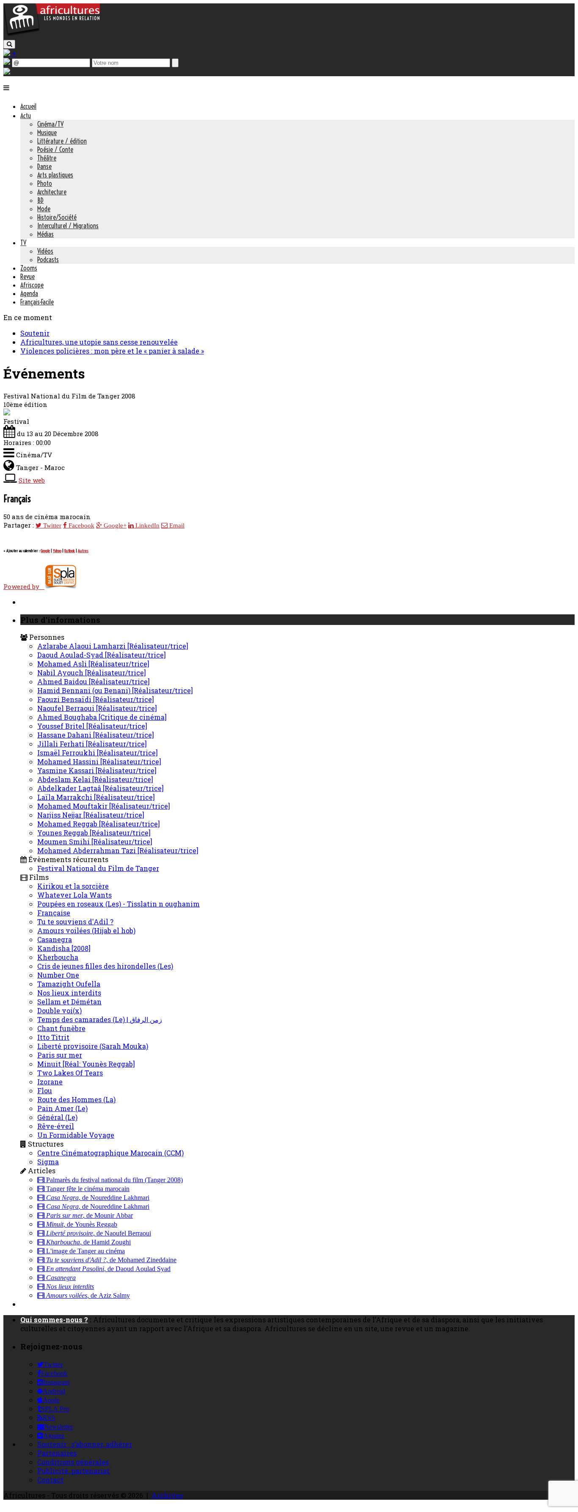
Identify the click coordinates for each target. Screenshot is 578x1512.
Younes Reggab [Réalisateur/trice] (94, 832)
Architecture (51, 192)
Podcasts (48, 259)
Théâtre (46, 158)
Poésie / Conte (55, 149)
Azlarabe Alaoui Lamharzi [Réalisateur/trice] (112, 645)
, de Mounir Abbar (89, 1215)
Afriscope (32, 285)
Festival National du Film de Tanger (98, 868)
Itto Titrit (53, 1037)
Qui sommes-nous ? (54, 1319)
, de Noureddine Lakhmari (97, 1197)
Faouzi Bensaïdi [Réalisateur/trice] (95, 699)
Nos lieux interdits (69, 992)
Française (53, 912)
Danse (44, 166)
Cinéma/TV (50, 124)
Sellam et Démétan (69, 1001)
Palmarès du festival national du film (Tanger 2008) (113, 1180)
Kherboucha (57, 957)
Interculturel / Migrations (68, 225)
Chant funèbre (61, 1028)
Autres (83, 550)
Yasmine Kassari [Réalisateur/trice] (97, 770)
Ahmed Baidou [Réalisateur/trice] (93, 681)
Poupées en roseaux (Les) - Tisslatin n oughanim (118, 903)
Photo (44, 183)
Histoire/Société (57, 217)
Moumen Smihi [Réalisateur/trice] (94, 841)
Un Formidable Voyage (75, 1135)
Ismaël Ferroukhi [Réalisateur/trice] (97, 752)
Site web (32, 480)
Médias (45, 234)
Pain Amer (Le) (62, 1108)
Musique (47, 132)
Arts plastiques (55, 175)
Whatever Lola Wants (74, 894)
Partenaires (57, 1452)
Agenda (29, 293)
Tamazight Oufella (68, 983)
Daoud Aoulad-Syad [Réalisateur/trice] (101, 654)
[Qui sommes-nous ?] (6, 71)
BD (40, 200)
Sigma (48, 1161)
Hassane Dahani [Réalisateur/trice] (95, 734)
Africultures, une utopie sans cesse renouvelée (99, 341)
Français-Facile (37, 302)
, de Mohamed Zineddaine (111, 1260)
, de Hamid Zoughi (88, 1242)
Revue (27, 276)
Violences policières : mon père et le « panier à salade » (112, 350)
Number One (58, 974)
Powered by (23, 586)
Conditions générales (73, 1461)
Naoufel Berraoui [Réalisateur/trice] (97, 708)
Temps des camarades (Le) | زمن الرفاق (99, 1019)
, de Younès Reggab (81, 1224)
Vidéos (45, 251)
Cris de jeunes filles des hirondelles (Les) (105, 966)
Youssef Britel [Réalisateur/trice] (92, 725)
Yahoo (57, 550)
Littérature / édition (62, 141)
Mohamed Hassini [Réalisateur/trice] (99, 761)
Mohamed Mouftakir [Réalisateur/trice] (103, 806)
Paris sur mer (59, 1054)
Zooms (28, 268)
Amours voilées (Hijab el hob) (86, 930)
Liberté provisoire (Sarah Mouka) (92, 1046)
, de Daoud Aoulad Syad (108, 1269)
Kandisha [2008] (64, 948)
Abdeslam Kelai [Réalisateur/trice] (95, 779)
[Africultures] (51, 34)
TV (23, 242)
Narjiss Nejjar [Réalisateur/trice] (90, 814)
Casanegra (54, 939)
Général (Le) (57, 1117)
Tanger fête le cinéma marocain (86, 1189)
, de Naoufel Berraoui (98, 1233)
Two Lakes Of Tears (70, 1072)
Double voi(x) (59, 1010)
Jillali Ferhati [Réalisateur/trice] (92, 743)
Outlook (69, 550)
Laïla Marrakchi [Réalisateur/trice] (96, 797)
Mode (43, 209)
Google (45, 550)
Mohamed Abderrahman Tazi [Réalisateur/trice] (117, 850)
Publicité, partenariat (73, 1470)
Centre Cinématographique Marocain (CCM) (110, 1152)
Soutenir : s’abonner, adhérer (84, 1444)
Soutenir (35, 333)
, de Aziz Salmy (88, 1295)
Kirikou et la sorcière (73, 886)
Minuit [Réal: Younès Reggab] (86, 1063)
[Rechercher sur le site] (9, 44)
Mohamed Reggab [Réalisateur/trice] (98, 823)
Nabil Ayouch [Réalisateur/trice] (91, 672)
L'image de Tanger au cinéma (84, 1251)
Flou (44, 1090)
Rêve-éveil (55, 1126)
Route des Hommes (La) (76, 1099)
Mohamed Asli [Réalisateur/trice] (93, 663)
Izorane (50, 1081)
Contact (50, 1479)
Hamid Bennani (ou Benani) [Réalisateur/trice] (115, 690)
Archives (167, 1495)
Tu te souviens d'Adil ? (75, 921)
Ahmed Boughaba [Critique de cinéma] (102, 717)
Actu (25, 115)
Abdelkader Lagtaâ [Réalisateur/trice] (100, 788)
